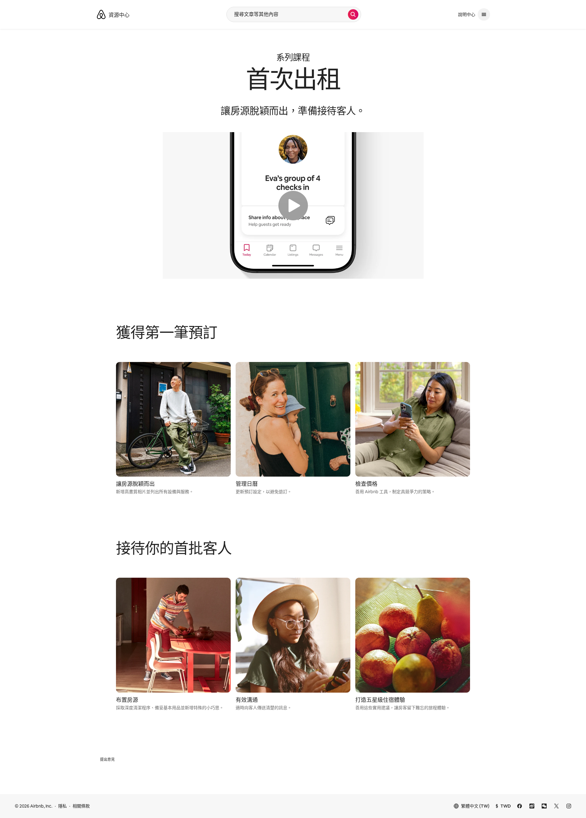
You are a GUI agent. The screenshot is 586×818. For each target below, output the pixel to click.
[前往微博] (531, 806)
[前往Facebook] (519, 806)
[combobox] (287, 14)
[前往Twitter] (556, 806)
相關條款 (81, 806)
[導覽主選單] (484, 14)
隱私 (62, 806)
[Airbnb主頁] (101, 14)
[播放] (293, 205)
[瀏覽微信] (544, 806)
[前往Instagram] (568, 806)
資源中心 (119, 15)
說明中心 (466, 14)
